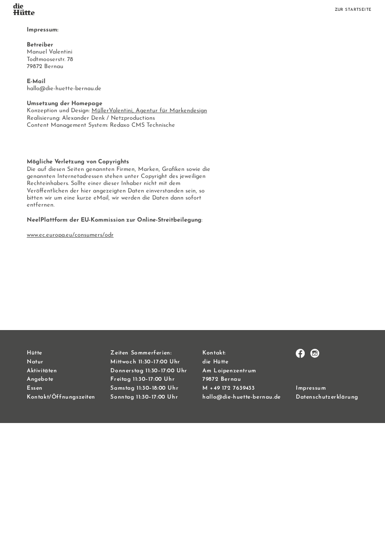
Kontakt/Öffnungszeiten (61, 397)
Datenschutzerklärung (327, 397)
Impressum (311, 388)
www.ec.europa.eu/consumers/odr (70, 235)
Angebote (40, 379)
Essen (35, 388)
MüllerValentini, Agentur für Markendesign (149, 111)
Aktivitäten (42, 371)
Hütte (34, 353)
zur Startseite (353, 10)
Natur (35, 362)
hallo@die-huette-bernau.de (241, 397)
